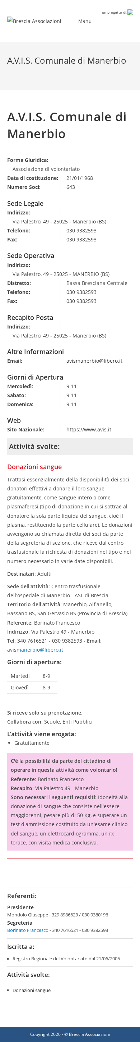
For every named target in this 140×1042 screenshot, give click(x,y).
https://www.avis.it (88, 429)
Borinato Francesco (27, 930)
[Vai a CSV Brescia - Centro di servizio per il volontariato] (130, 11)
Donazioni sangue (32, 990)
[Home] (9, 72)
